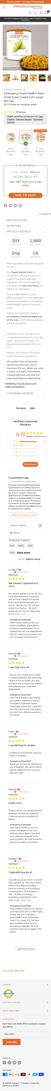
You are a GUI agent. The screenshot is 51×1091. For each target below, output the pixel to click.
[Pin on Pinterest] (10, 205)
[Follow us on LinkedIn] (19, 1062)
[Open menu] (4, 7)
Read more (20, 614)
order (12, 552)
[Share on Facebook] (5, 205)
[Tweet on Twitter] (15, 205)
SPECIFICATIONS (17, 220)
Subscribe (12, 1042)
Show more (23, 552)
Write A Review (30, 464)
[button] (46, 12)
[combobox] (30, 559)
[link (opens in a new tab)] (8, 989)
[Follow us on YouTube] (14, 1062)
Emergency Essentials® (14, 90)
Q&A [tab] (32, 408)
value (30, 545)
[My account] (41, 12)
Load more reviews (25, 949)
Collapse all (45, 214)
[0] (46, 12)
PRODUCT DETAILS (18, 231)
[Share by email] (20, 205)
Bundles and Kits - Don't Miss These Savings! (25, 2)
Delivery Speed (24, 119)
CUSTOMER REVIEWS (20, 393)
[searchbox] (23, 525)
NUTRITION (14, 225)
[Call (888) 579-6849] (35, 12)
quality (21, 545)
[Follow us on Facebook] (4, 1062)
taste (12, 545)
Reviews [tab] (21, 408)
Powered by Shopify (11, 1086)
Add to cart (25, 195)
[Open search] (30, 12)
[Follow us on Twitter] (9, 1062)
